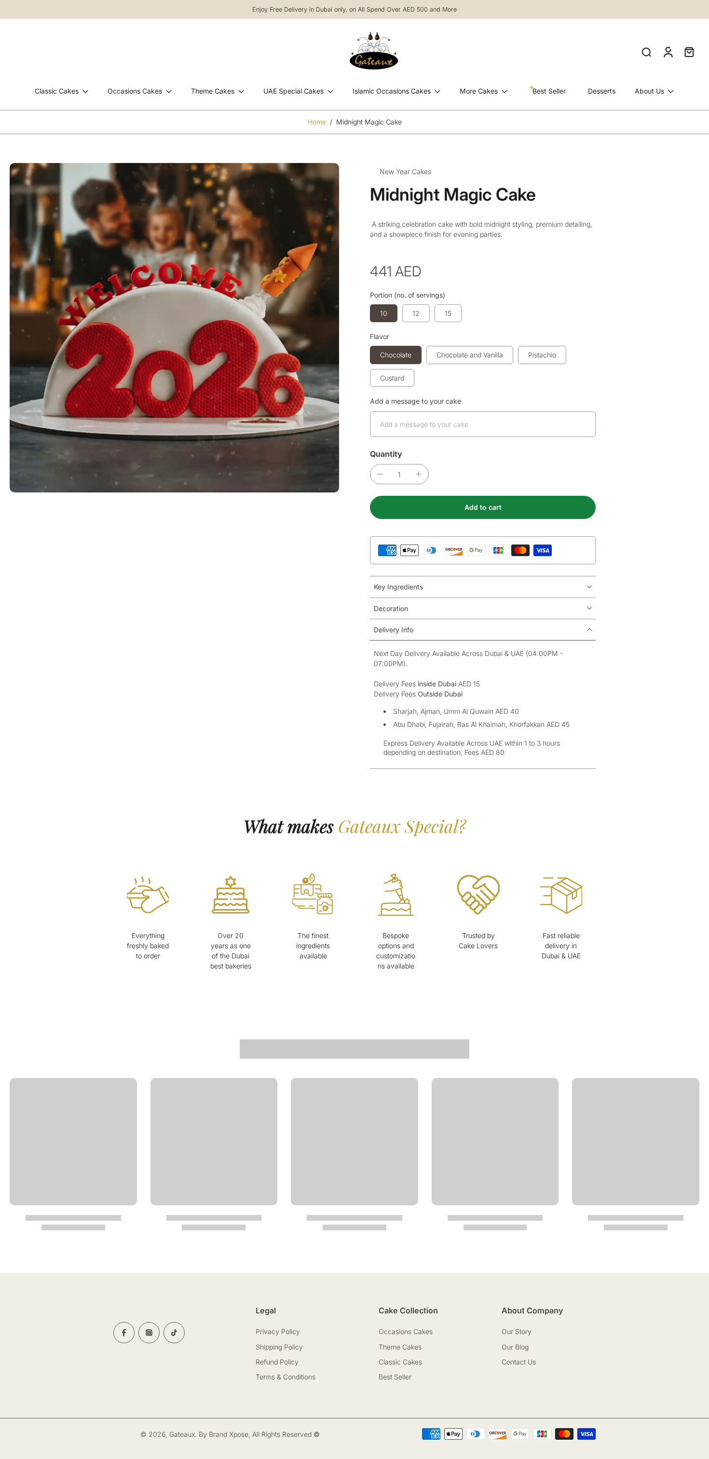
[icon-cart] (688, 51)
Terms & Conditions (285, 1377)
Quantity (386, 454)
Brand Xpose (228, 1434)
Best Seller (395, 1377)
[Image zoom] (174, 327)
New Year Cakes (405, 171)
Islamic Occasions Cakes (392, 91)
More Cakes (479, 91)
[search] (646, 51)
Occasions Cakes (135, 91)
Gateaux (182, 1434)
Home (317, 122)
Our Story (517, 1331)
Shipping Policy (279, 1346)
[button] (483, 507)
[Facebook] (124, 1332)
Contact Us (520, 1362)
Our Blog (515, 1346)
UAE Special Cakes (293, 91)
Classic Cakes (57, 91)
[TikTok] (174, 1332)
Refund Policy (277, 1362)
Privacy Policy (278, 1331)
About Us (649, 91)
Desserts (601, 91)
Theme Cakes (212, 91)
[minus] (380, 474)
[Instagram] (149, 1332)
